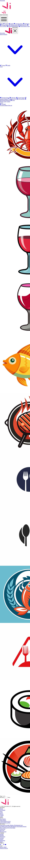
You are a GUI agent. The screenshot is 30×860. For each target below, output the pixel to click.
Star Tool (2, 830)
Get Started (2, 810)
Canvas (3, 65)
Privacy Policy (3, 847)
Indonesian (2, 840)
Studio (8, 65)
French (1, 839)
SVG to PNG (21, 99)
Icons (13, 100)
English (1, 834)
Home (1, 23)
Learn (28, 26)
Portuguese (2, 836)
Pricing (25, 26)
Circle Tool (2, 829)
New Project (3, 819)
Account (3, 104)
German (2, 838)
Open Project (3, 820)
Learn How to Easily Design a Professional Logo (11, 825)
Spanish (2, 835)
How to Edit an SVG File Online (7, 827)
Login (1, 816)
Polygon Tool (3, 831)
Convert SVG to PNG (5, 822)
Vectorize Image (5, 97)
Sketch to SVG (12, 99)
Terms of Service (4, 848)
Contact (8, 101)
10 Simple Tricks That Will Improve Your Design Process (13, 826)
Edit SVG (13, 97)
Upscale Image (21, 97)
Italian (1, 841)
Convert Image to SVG (5, 821)
